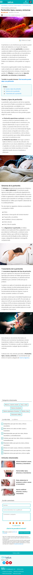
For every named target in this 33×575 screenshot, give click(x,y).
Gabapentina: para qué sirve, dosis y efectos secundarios (15, 425)
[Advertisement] (16, 379)
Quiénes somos (20, 569)
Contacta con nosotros (7, 571)
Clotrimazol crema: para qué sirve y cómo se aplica (17, 450)
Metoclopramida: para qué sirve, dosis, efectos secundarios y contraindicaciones (16, 434)
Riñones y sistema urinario (12, 405)
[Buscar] (31, 2)
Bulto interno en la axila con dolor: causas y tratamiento (15, 430)
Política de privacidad (6, 573)
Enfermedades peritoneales (8, 8)
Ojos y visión (24, 405)
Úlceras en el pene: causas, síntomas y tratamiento (17, 448)
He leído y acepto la (10, 532)
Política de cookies (17, 573)
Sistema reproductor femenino (11, 411)
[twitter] (4, 562)
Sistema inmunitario (16, 408)
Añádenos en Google (26, 40)
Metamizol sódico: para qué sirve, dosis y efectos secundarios (16, 444)
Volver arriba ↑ (16, 553)
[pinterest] (10, 562)
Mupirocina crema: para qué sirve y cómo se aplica (17, 453)
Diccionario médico (16, 414)
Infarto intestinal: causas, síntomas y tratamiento (23, 463)
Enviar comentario (24, 533)
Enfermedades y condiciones (7, 5)
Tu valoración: (16, 526)
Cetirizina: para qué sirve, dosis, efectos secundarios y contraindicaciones (17, 439)
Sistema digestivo (17, 5)
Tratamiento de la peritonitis (13, 93)
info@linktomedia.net (18, 544)
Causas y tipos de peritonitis (13, 89)
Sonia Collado (8, 15)
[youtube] (7, 562)
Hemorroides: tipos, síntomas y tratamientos (23, 472)
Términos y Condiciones (19, 571)
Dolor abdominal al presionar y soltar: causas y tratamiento (23, 482)
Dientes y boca (25, 411)
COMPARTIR (25, 3)
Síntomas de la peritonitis (13, 91)
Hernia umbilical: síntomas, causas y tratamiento (21, 492)
